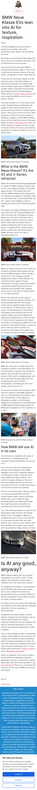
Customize (18, 780)
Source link (5, 684)
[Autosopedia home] (18, 4)
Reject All (18, 785)
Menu (18, 11)
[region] (18, 772)
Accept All (18, 774)
